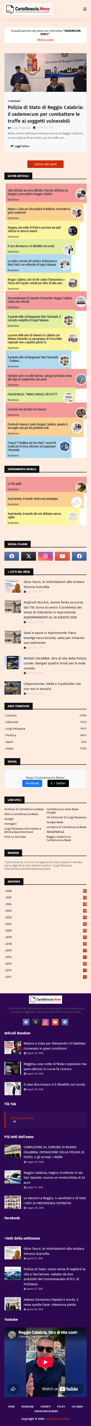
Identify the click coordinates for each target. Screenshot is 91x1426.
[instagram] (45, 556)
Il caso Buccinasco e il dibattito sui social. (31, 246)
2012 (45, 970)
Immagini (10, 823)
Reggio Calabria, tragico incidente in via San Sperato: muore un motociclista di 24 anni (54, 1178)
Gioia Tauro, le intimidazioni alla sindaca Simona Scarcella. (54, 584)
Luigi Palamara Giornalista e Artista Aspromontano (22, 830)
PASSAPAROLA (55, 832)
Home (11, 1406)
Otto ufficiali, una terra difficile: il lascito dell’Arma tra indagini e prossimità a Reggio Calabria (38, 192)
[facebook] (11, 556)
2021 (46, 924)
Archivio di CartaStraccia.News (24, 809)
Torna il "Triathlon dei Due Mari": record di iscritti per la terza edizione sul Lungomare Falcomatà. (32, 446)
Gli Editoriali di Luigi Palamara (66, 817)
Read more (13, 199)
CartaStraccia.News (46, 1411)
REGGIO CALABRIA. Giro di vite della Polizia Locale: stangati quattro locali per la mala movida (55, 663)
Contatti (45, 1406)
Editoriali (46, 722)
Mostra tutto (45, 39)
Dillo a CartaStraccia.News (21, 814)
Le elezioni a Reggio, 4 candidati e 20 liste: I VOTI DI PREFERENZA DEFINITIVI (55, 1200)
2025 (46, 897)
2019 (46, 937)
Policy (61, 1406)
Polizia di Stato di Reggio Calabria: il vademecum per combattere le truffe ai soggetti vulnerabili (45, 114)
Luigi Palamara (21, 128)
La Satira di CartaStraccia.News (67, 827)
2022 (46, 917)
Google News (55, 822)
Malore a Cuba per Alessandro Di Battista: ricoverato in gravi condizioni (55, 1045)
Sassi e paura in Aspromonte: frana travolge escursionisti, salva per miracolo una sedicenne (54, 638)
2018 (46, 943)
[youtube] (62, 556)
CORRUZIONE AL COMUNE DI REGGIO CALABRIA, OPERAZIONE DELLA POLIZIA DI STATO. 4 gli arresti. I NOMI (54, 1152)
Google (9, 819)
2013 (46, 963)
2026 (46, 890)
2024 (46, 904)
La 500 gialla (15, 483)
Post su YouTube (15, 836)
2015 (46, 950)
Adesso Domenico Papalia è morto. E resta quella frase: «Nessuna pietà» (51, 1302)
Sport (46, 742)
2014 (45, 957)
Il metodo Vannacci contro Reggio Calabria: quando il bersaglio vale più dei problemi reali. (38, 426)
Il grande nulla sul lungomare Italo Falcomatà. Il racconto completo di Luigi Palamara (34, 318)
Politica (46, 735)
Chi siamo (77, 1406)
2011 (45, 977)
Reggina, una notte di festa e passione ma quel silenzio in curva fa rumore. (34, 229)
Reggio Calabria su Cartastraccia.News (59, 838)
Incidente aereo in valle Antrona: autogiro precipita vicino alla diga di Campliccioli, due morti (40, 377)
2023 (46, 910)
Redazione (27, 1406)
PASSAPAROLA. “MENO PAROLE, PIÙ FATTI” (33, 394)
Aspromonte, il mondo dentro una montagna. (33, 498)
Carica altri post (45, 164)
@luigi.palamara (22, 1118)
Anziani (16, 101)
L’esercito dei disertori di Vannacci (27, 409)
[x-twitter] (28, 556)
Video (46, 748)
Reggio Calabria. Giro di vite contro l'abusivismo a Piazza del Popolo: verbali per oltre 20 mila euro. (36, 281)
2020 (46, 930)
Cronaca (46, 715)
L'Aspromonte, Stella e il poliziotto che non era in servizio (52, 686)
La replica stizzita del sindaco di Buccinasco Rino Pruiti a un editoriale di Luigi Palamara (32, 262)
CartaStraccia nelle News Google (63, 811)
